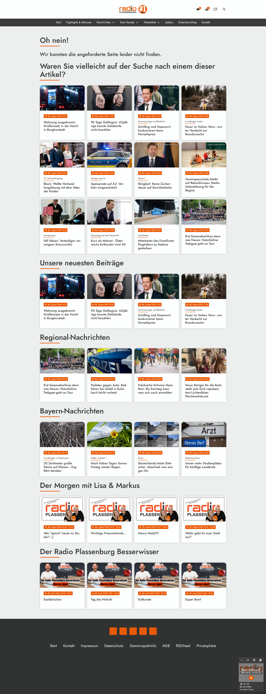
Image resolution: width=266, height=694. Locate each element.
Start (58, 22)
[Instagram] (55, 9)
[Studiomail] (62, 9)
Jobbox (169, 22)
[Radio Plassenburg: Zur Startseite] (133, 9)
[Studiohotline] (68, 9)
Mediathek (150, 22)
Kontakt (206, 22)
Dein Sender (127, 22)
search (224, 9)
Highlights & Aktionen (79, 22)
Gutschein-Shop (187, 22)
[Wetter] (215, 9)
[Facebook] (49, 9)
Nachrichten (104, 22)
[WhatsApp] (43, 9)
